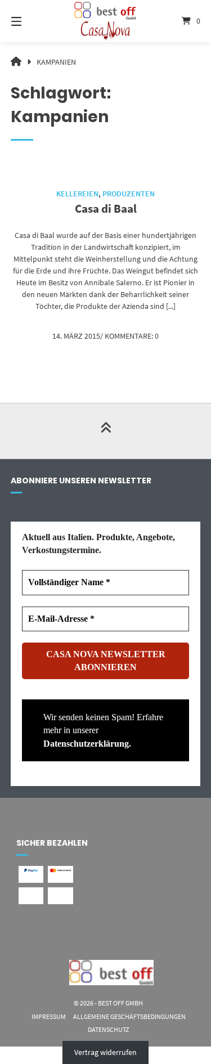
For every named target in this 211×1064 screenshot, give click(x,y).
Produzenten (128, 193)
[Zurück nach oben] (105, 431)
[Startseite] (105, 21)
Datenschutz (108, 1029)
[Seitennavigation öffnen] (30, 21)
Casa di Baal (106, 208)
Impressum (49, 1016)
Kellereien (77, 193)
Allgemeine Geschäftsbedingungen (129, 1016)
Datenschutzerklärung (86, 743)
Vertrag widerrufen (105, 1052)
